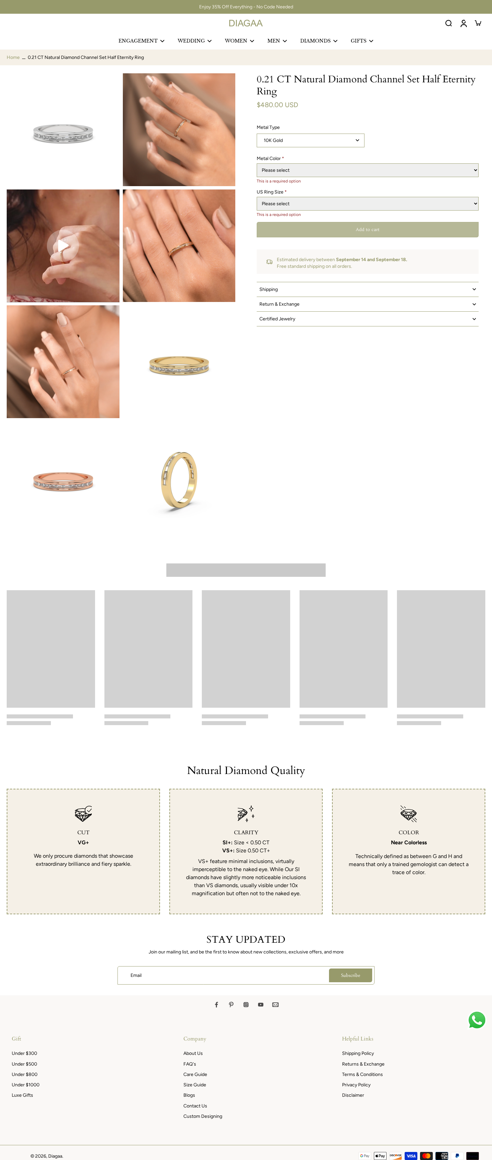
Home (13, 57)
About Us (193, 1053)
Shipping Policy (358, 1053)
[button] (368, 229)
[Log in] (463, 23)
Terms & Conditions (362, 1074)
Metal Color (270, 158)
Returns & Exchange (363, 1064)
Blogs (189, 1095)
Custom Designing (202, 1116)
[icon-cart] (478, 23)
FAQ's (189, 1064)
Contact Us (195, 1106)
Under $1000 (25, 1085)
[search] (448, 23)
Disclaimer (353, 1095)
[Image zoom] (63, 129)
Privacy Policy (356, 1085)
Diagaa (55, 1156)
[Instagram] (246, 1004)
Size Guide (194, 1085)
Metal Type (268, 127)
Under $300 (24, 1053)
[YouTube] (260, 1004)
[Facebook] (216, 1004)
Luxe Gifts (22, 1095)
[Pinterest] (231, 1004)
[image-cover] (63, 246)
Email (136, 975)
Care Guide (195, 1074)
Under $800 (24, 1074)
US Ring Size (272, 192)
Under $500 (24, 1064)
